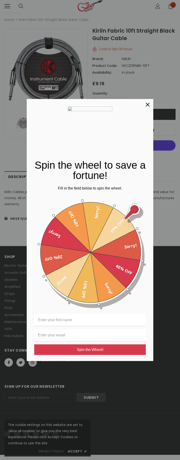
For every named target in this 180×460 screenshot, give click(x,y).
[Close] (147, 104)
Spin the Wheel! (90, 350)
